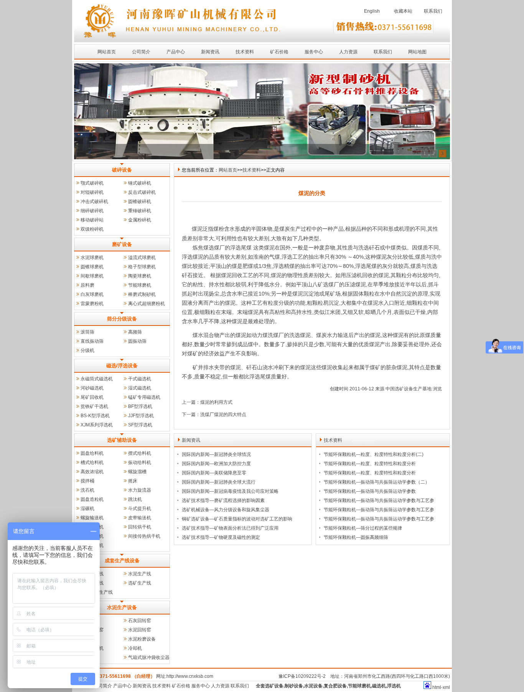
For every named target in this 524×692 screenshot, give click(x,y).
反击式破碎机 (142, 192)
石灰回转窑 (139, 620)
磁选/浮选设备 (122, 365)
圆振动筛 (137, 341)
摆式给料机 (139, 453)
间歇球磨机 (92, 276)
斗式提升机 (139, 508)
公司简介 (141, 52)
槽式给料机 (92, 462)
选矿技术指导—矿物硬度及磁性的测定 (221, 537)
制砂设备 (294, 686)
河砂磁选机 (92, 388)
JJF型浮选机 (141, 415)
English (372, 11)
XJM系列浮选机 (97, 425)
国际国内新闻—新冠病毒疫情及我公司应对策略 (230, 491)
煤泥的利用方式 (216, 402)
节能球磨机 (139, 285)
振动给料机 (139, 462)
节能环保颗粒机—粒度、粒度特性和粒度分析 (370, 463)
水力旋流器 (139, 490)
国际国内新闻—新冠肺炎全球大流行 (218, 482)
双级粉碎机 (92, 229)
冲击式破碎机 (94, 201)
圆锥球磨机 (92, 266)
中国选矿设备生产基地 (409, 388)
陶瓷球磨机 (139, 276)
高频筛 (135, 332)
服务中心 (314, 52)
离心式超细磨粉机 (146, 303)
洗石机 (87, 490)
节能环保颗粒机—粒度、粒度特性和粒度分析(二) (373, 454)
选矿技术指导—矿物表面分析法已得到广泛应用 (230, 528)
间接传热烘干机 (144, 536)
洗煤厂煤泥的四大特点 (223, 414)
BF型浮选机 (140, 406)
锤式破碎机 (139, 183)
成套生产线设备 (122, 560)
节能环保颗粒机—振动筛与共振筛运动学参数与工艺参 (379, 500)
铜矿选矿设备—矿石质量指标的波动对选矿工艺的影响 (237, 519)
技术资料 (245, 52)
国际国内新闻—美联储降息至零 (214, 473)
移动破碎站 (92, 220)
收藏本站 (403, 11)
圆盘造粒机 (92, 499)
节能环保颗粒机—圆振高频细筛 (356, 537)
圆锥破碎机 (139, 201)
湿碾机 (87, 508)
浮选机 (394, 686)
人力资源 (348, 52)
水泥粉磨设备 (142, 639)
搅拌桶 (87, 481)
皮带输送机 (139, 517)
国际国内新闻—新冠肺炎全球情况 (216, 454)
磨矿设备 (122, 244)
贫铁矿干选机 (94, 406)
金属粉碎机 (139, 220)
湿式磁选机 (139, 388)
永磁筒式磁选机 (97, 379)
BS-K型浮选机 (95, 415)
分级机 (87, 350)
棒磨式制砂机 (142, 294)
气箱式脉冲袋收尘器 (149, 657)
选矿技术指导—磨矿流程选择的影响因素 (223, 500)
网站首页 (106, 52)
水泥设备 (313, 686)
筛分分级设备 (122, 319)
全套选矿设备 (269, 686)
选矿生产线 (139, 583)
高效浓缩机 (92, 471)
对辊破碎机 (92, 192)
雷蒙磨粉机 (92, 303)
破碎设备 (122, 170)
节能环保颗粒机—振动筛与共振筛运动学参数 (370, 491)
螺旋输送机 (92, 517)
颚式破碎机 (92, 183)
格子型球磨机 (142, 266)
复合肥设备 (335, 686)
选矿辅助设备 (122, 440)
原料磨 (87, 285)
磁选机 (379, 686)
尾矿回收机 (92, 397)
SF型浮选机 (140, 425)
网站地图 (417, 52)
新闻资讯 (210, 52)
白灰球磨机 (92, 294)
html (436, 687)
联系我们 (433, 11)
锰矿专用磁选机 (144, 397)
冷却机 (135, 648)
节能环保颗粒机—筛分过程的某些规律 (363, 528)
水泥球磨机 (92, 257)
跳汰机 (135, 499)
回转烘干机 (139, 527)
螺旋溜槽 (137, 471)
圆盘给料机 (92, 453)
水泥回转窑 (139, 630)
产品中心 (175, 52)
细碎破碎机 (92, 210)
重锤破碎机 (139, 210)
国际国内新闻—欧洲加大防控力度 (216, 463)
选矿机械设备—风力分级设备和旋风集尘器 (225, 509)
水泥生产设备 (122, 607)
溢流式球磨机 (142, 257)
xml (446, 687)
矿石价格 (279, 52)
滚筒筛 (87, 332)
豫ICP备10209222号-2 (302, 676)
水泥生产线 (139, 573)
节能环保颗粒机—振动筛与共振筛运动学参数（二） (377, 482)
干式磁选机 (139, 379)
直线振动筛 (92, 341)
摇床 (132, 481)
